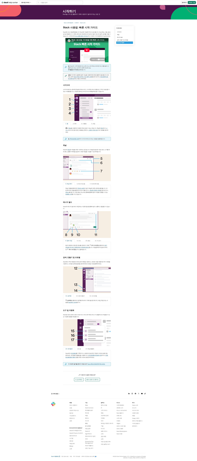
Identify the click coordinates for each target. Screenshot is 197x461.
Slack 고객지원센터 (68, 22)
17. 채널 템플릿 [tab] (89, 349)
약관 (71, 456)
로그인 (177, 2)
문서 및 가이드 (25, 2)
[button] (79, 379)
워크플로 (73, 353)
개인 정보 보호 (64, 456)
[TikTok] (145, 394)
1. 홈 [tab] (66, 123)
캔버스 (67, 192)
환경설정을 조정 (74, 139)
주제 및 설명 (80, 188)
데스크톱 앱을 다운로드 (81, 36)
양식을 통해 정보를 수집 (95, 355)
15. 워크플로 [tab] (69, 349)
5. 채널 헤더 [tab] (68, 184)
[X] (138, 394)
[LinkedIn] (129, 394)
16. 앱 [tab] (79, 349)
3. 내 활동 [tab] (83, 123)
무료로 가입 (192, 2)
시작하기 (77, 22)
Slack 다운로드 (54, 456)
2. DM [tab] (74, 123)
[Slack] (53, 426)
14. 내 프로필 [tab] (93, 296)
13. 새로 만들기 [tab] (80, 296)
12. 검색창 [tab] (68, 296)
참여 (102, 128)
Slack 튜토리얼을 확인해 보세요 (96, 364)
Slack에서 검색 (72, 302)
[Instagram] (132, 394)
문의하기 (184, 2)
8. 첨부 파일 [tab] (68, 241)
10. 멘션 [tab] (87, 241)
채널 (70, 128)
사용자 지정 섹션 (93, 130)
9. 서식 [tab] (79, 241)
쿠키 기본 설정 (76, 456)
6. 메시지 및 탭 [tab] (81, 184)
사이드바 (119, 32)
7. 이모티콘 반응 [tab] (94, 184)
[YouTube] (142, 394)
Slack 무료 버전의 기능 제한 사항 (83, 77)
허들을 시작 (68, 194)
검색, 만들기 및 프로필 (122, 40)
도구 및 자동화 (120, 42)
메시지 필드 (120, 37)
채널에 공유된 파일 (95, 190)
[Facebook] (135, 394)
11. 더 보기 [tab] (98, 241)
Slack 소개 (82, 22)
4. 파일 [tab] (93, 123)
